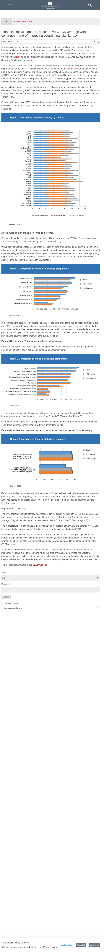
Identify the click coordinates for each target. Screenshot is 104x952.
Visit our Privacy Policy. (46, 947)
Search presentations (13, 608)
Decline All (94, 945)
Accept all (81, 945)
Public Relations (23, 21)
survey (69, 69)
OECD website (39, 565)
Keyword (5, 584)
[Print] (98, 41)
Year (3, 572)
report (19, 57)
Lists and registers (11, 604)
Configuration (66, 945)
